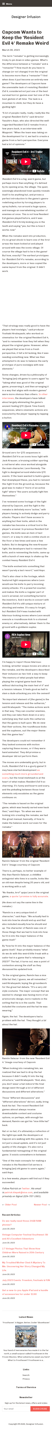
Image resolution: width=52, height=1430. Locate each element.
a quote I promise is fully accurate (29, 896)
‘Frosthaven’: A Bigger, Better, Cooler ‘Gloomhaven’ (26, 1322)
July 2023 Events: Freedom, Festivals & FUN (26, 1280)
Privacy (26, 1379)
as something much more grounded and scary (22, 774)
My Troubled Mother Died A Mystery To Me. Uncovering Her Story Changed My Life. (23, 1266)
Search (26, 1375)
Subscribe (40, 1408)
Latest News (26, 1317)
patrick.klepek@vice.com (18, 1192)
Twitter (26, 1188)
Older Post (11, 1204)
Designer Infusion (34, 1424)
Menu (9, 4)
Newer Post (40, 1204)
